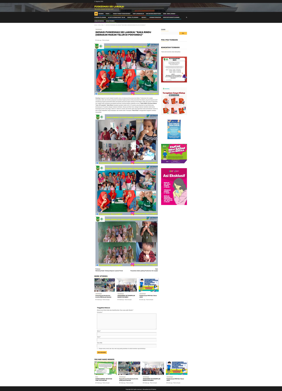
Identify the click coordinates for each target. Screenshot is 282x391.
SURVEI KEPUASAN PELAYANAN (171, 17)
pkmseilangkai (106, 40)
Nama (99, 331)
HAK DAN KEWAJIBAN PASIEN (153, 13)
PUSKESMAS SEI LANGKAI (109, 6)
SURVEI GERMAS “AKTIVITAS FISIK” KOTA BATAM (103, 379)
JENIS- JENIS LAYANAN (169, 13)
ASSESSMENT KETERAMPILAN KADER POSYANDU (126, 296)
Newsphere (146, 389)
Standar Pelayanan (100, 17)
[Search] (186, 17)
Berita (96, 376)
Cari (163, 30)
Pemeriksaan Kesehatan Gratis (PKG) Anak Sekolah (103, 296)
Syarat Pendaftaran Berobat (121, 13)
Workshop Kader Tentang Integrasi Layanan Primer (109, 269)
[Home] (96, 14)
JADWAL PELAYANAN (132, 17)
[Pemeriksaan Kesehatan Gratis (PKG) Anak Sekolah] (104, 285)
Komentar (100, 312)
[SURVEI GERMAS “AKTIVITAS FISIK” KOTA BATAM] (105, 368)
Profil (107, 13)
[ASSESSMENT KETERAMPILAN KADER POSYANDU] (126, 285)
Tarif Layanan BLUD (138, 13)
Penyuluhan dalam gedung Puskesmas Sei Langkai (144, 269)
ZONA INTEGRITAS (99, 21)
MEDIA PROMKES (110, 21)
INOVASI (144, 17)
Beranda (101, 13)
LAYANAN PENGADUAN (155, 17)
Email (99, 337)
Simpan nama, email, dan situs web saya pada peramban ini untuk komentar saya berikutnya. (122, 348)
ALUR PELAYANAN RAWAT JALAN (116, 17)
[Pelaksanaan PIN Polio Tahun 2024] (148, 285)
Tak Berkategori (98, 29)
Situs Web (99, 342)
